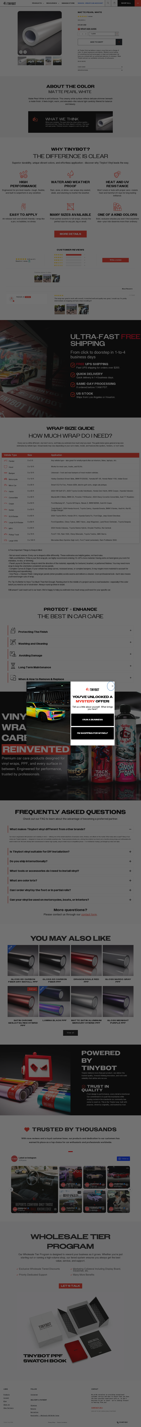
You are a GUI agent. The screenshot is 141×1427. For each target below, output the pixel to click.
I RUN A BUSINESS (92, 719)
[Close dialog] (111, 686)
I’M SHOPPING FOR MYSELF (92, 733)
